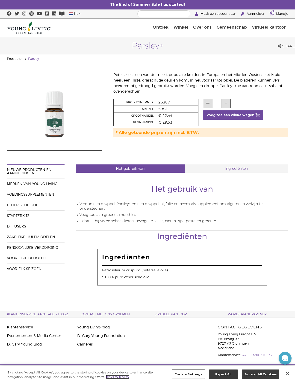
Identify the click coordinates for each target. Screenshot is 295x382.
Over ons (202, 27)
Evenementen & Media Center (34, 336)
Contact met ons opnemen (105, 314)
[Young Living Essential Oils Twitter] (17, 13)
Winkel (181, 27)
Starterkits (18, 216)
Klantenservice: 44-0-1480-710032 (37, 314)
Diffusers (16, 226)
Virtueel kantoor (269, 27)
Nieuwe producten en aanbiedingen (29, 171)
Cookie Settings (188, 374)
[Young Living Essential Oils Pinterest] (31, 13)
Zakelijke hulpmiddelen (31, 237)
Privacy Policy (117, 377)
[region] (147, 374)
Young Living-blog (93, 327)
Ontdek (160, 27)
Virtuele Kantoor (170, 314)
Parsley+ (34, 59)
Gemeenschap (232, 27)
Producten (15, 59)
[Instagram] (24, 13)
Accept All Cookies (261, 374)
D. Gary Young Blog (24, 344)
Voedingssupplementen (30, 194)
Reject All (223, 374)
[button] (285, 358)
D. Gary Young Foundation (101, 336)
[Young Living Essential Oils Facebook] (9, 13)
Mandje (280, 13)
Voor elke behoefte (27, 258)
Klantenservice (20, 327)
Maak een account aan (218, 13)
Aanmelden (256, 13)
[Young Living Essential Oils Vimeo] (47, 13)
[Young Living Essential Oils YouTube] (39, 13)
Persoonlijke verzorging (32, 247)
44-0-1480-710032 (257, 355)
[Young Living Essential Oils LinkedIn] (54, 13)
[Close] (288, 373)
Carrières (85, 344)
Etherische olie (22, 205)
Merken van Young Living (32, 184)
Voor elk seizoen (24, 269)
